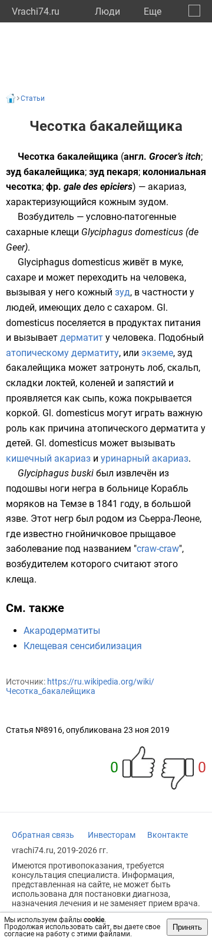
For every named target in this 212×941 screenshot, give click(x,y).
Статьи (33, 98)
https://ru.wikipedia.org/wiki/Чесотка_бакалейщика (80, 686)
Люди (107, 11)
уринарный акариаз (144, 458)
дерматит (81, 337)
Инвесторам (111, 835)
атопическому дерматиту (62, 352)
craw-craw (158, 548)
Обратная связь (43, 835)
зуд (122, 292)
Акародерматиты (62, 630)
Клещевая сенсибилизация (83, 646)
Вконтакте (167, 835)
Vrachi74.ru (35, 11)
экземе (157, 352)
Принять (187, 927)
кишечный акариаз (48, 458)
